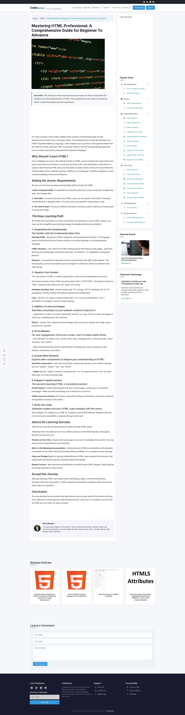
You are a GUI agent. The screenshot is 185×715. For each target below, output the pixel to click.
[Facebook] (144, 2)
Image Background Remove (136, 136)
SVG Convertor (131, 146)
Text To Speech (132, 193)
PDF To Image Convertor (135, 89)
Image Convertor (132, 141)
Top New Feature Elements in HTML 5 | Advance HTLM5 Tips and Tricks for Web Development (44, 597)
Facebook (4, 355)
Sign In (150, 8)
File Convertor (131, 208)
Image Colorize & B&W (134, 160)
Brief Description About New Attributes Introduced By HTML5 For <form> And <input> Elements (140, 597)
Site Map (133, 694)
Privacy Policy (135, 691)
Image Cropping (132, 127)
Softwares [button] (96, 8)
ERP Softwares (131, 170)
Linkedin (4, 363)
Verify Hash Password (134, 218)
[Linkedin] (150, 2)
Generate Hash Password (135, 222)
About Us (101, 687)
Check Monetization (133, 103)
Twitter (4, 359)
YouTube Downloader (134, 108)
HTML (42, 18)
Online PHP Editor (133, 174)
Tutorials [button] (105, 8)
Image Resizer (131, 118)
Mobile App (102, 694)
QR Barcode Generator (134, 179)
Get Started (139, 8)
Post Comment (40, 664)
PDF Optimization (132, 93)
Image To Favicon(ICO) (134, 150)
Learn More (125, 298)
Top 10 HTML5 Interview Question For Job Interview (76, 595)
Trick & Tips (116, 8)
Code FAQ (86, 8)
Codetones (110, 711)
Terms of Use (134, 687)
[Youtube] (153, 2)
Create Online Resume (134, 188)
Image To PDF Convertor (135, 155)
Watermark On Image (134, 132)
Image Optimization (133, 123)
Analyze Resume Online (135, 184)
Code (37, 8)
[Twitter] (147, 2)
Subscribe (44, 702)
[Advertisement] (73, 121)
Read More (125, 263)
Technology (77, 8)
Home (35, 18)
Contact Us (126, 8)
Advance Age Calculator (135, 197)
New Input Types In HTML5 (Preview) (108, 595)
